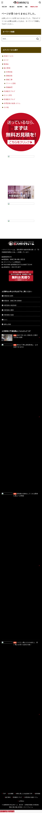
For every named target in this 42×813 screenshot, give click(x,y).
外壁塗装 (9, 72)
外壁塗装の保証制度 (10, 305)
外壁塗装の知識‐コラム (12, 103)
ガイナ (6, 60)
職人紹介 (12, 6)
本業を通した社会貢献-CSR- (24, 793)
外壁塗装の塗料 (8, 296)
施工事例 (19, 6)
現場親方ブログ (9, 99)
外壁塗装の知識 (9, 315)
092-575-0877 (16, 267)
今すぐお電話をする (7, 811)
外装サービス (8, 56)
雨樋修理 (9, 87)
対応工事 (4, 6)
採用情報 (37, 793)
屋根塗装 (9, 76)
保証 (26, 6)
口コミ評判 (8, 95)
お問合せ (21, 801)
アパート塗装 (11, 83)
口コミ (5, 319)
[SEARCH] (40, 2)
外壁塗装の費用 (9, 310)
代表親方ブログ (9, 91)
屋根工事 (9, 79)
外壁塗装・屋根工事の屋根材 (12, 300)
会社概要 (10, 793)
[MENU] (2, 2)
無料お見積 (7, 324)
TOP (4, 793)
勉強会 (6, 64)
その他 (6, 107)
